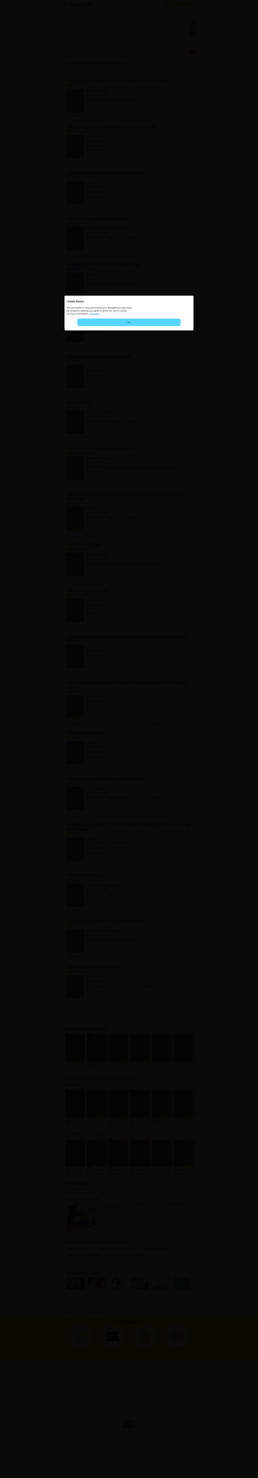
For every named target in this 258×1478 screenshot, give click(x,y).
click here (94, 313)
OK (129, 322)
